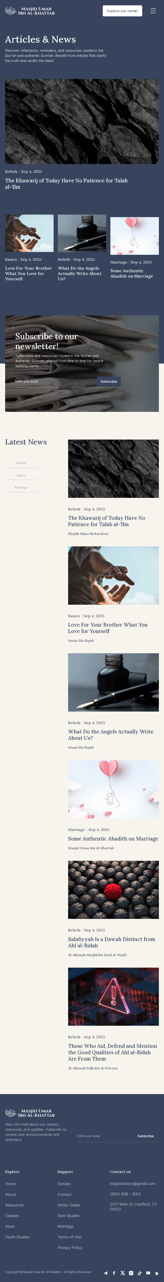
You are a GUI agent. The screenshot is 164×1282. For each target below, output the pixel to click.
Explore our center (122, 11)
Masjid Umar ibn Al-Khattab (42, 1272)
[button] (153, 11)
